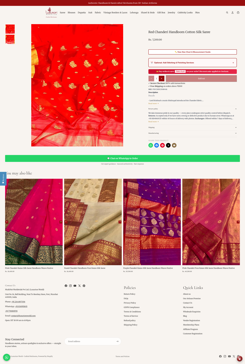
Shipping (151, 127)
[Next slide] (60, 222)
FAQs (126, 298)
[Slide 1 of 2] (10, 29)
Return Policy (129, 294)
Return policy (153, 109)
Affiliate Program (190, 329)
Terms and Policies (123, 356)
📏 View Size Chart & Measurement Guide (193, 52)
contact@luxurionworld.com (23, 316)
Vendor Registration (191, 320)
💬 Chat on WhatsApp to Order (122, 158)
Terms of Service (131, 316)
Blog (185, 316)
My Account (188, 307)
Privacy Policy (130, 303)
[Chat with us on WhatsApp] (6, 357)
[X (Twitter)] (168, 145)
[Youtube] (74, 285)
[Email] (174, 145)
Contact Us (187, 303)
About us (187, 294)
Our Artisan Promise (192, 298)
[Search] (227, 12)
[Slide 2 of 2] (10, 39)
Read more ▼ (153, 103)
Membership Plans (191, 325)
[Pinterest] (162, 145)
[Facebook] (156, 145)
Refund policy (130, 320)
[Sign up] (117, 341)
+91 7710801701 (11, 311)
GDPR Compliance (131, 307)
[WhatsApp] (150, 145)
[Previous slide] (6, 222)
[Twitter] (79, 285)
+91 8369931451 (21, 306)
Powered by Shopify (45, 356)
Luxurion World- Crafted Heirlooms (24, 356)
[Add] (58, 261)
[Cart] (238, 12)
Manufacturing (153, 133)
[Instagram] (70, 285)
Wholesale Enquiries (191, 312)
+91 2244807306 (18, 302)
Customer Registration (192, 333)
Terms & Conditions (132, 312)
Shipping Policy (130, 325)
